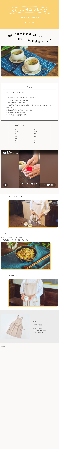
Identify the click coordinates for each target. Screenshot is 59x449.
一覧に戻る (2, 346)
